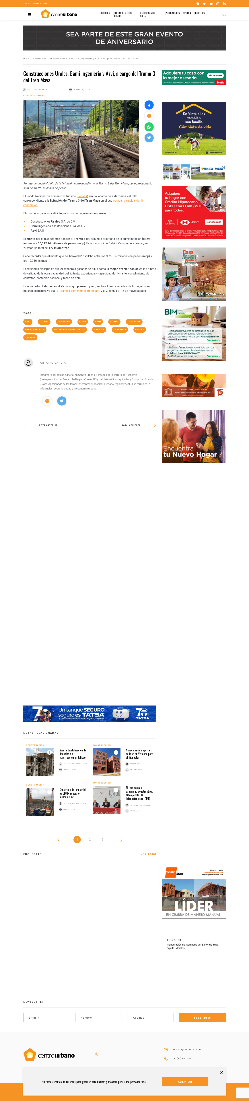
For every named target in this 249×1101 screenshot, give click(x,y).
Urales (139, 330)
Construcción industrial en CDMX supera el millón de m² (72, 793)
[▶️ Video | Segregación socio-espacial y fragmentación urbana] (56, 437)
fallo (82, 322)
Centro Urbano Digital (147, 14)
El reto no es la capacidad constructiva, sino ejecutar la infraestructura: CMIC (139, 793)
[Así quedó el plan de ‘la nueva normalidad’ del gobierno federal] (123, 569)
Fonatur (82, 196)
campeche (64, 322)
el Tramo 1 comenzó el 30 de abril (78, 291)
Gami (98, 322)
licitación (134, 322)
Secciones (105, 12)
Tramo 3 (99, 330)
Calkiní (44, 322)
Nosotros (199, 12)
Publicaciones (173, 12)
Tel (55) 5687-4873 (183, 1058)
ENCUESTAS (32, 854)
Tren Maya (120, 330)
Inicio (26, 59)
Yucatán (30, 337)
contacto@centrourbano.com (187, 1050)
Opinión (187, 12)
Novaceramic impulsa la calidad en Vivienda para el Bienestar (139, 754)
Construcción (39, 59)
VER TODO (148, 854)
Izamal (114, 322)
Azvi (28, 322)
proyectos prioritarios (69, 330)
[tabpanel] (89, 782)
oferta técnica (35, 330)
